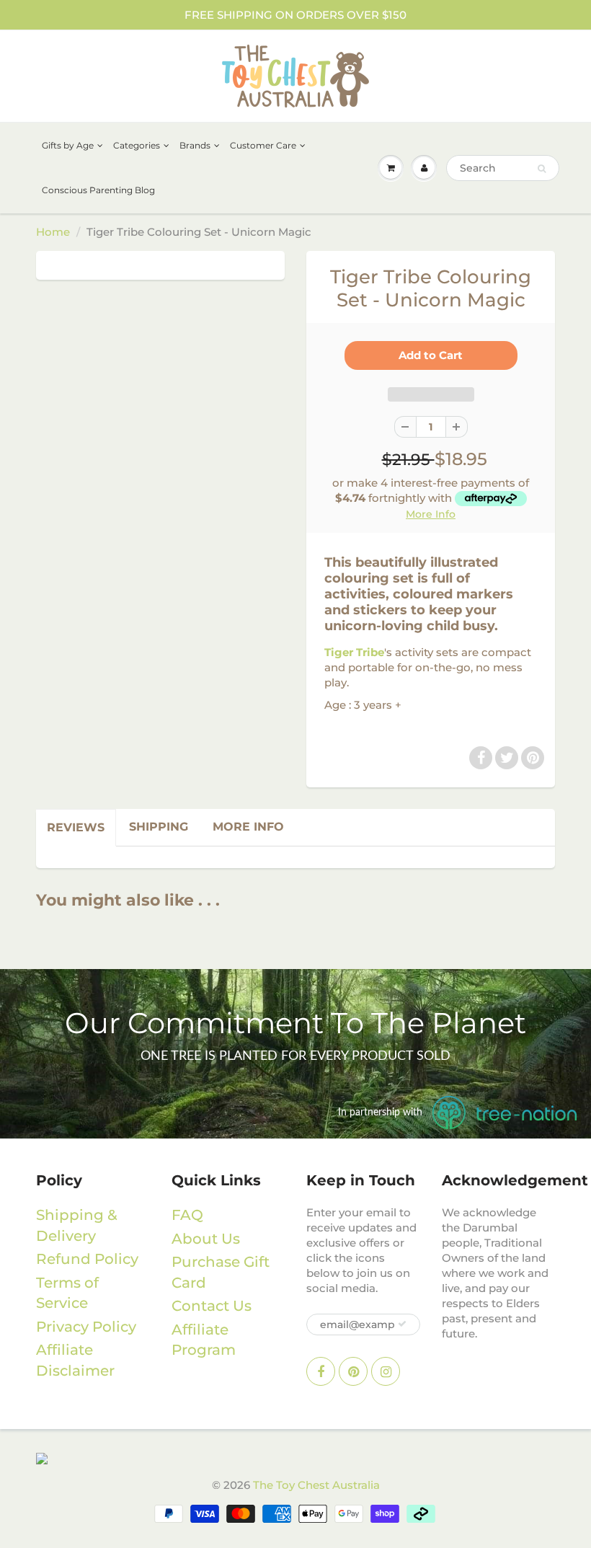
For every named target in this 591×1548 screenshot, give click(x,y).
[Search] (541, 168)
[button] (431, 394)
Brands (194, 145)
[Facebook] (480, 757)
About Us (206, 1238)
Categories (136, 145)
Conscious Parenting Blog (98, 190)
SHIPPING (158, 826)
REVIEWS (76, 827)
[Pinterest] (532, 757)
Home (53, 232)
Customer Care (263, 145)
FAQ (187, 1215)
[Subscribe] (402, 1323)
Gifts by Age (68, 145)
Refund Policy (87, 1259)
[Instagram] (385, 1371)
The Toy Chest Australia (316, 1485)
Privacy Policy (86, 1326)
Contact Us (212, 1305)
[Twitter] (506, 757)
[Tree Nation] (295, 1458)
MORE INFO (248, 826)
